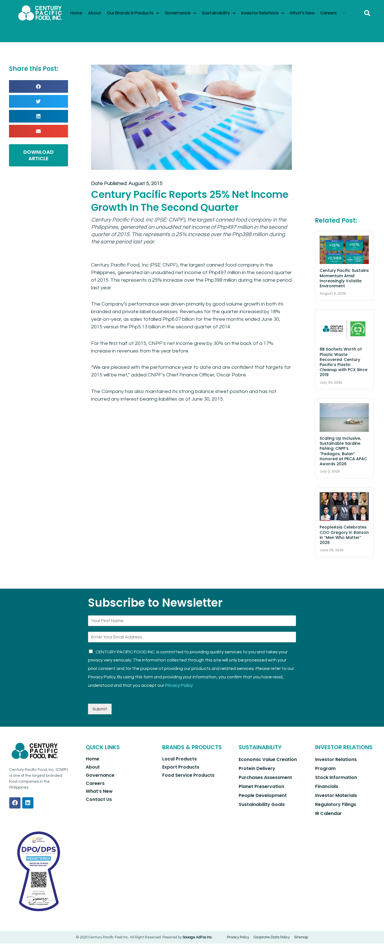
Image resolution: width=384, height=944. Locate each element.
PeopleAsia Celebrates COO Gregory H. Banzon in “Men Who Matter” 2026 (344, 534)
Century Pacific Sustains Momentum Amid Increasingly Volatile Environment (344, 278)
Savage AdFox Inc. (197, 937)
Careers (95, 783)
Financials (326, 786)
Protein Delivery (257, 768)
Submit (99, 709)
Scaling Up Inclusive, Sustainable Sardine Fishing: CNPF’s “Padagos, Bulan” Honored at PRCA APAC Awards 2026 (343, 451)
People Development (263, 795)
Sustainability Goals (262, 804)
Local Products (179, 759)
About (93, 767)
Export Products (180, 767)
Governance (100, 775)
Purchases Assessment (265, 777)
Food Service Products (188, 775)
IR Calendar (328, 813)
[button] (367, 13)
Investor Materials (336, 795)
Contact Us (99, 799)
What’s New (99, 791)
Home (92, 759)
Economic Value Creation (268, 759)
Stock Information (336, 777)
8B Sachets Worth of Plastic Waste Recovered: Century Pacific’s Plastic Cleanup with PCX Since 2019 (343, 362)
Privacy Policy (179, 685)
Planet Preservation (261, 786)
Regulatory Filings (335, 804)
